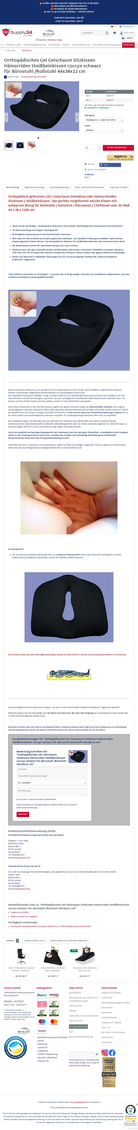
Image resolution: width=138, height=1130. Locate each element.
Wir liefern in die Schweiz (113, 1032)
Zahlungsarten (75, 1006)
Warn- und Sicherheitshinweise (89, 187)
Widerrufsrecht (76, 1021)
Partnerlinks (107, 1007)
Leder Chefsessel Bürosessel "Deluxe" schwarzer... (21, 969)
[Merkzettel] (115, 33)
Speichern (22, 814)
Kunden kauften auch (34, 940)
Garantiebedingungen (59, 187)
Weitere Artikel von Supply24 (23, 916)
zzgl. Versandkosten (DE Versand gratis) (108, 105)
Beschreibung (12, 187)
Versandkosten (79, 1102)
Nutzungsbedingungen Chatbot (115, 1003)
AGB (71, 1032)
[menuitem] (95, 33)
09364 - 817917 (14, 1001)
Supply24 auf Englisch (111, 1022)
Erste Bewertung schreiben (33, 77)
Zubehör (12, 940)
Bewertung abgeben (96, 169)
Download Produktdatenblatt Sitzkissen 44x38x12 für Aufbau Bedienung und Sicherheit (50, 926)
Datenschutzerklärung (27, 807)
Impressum (106, 1042)
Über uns (105, 1027)
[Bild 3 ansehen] (45, 138)
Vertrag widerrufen (78, 1026)
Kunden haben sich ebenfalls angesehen (69, 940)
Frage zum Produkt (118, 187)
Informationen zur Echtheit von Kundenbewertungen (83, 999)
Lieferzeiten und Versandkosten (83, 1016)
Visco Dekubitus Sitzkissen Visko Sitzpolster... (53, 969)
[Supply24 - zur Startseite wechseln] (17, 32)
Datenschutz (107, 1037)
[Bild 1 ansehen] (38, 138)
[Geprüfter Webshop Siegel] (49, 40)
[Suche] (107, 33)
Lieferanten (106, 998)
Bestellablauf (75, 993)
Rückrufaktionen (109, 1017)
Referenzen (106, 1012)
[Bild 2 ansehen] (41, 138)
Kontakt (73, 1011)
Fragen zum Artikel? (19, 912)
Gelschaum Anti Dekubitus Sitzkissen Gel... (85, 969)
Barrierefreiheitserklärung (81, 1037)
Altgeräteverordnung (34, 187)
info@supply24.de (22, 858)
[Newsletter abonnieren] (97, 1054)
